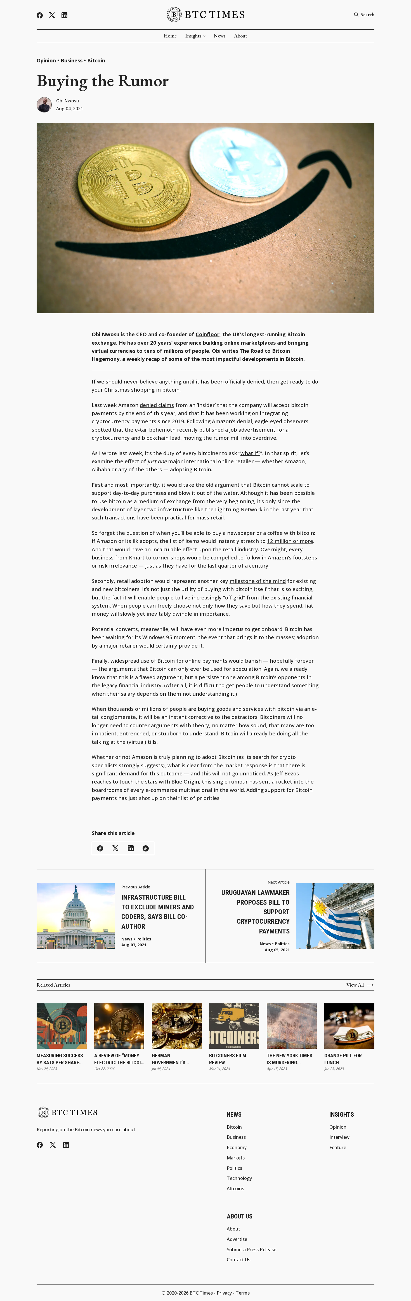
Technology (239, 1178)
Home (170, 35)
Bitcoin (96, 60)
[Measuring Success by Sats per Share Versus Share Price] (62, 1026)
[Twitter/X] (52, 15)
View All (355, 984)
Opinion (46, 60)
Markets (236, 1158)
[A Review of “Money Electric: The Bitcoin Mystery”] (119, 1026)
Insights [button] (193, 35)
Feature (337, 1147)
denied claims (157, 404)
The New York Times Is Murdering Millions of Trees (289, 1059)
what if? (250, 453)
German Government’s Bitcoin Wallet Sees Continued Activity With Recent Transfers (175, 1059)
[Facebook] (40, 15)
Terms (243, 1293)
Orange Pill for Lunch (343, 1059)
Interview (339, 1137)
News (219, 35)
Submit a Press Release (251, 1249)
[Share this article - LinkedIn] (131, 848)
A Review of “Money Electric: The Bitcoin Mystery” (119, 1059)
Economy (237, 1147)
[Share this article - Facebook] (100, 848)
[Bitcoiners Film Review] (234, 1026)
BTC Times (201, 1293)
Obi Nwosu (67, 101)
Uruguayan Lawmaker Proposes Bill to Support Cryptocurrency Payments (255, 911)
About (240, 35)
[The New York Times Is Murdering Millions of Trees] (292, 1026)
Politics (143, 939)
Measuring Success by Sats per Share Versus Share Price (60, 1059)
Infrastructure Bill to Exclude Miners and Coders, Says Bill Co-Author (157, 911)
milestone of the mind (258, 580)
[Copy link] (146, 848)
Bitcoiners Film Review (227, 1059)
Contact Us (238, 1259)
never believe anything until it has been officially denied (194, 381)
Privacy (224, 1293)
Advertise (237, 1239)
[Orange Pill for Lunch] (349, 1026)
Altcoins (235, 1188)
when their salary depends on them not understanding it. (163, 693)
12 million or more (290, 540)
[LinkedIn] (64, 15)
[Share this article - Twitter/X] (115, 848)
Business (71, 60)
